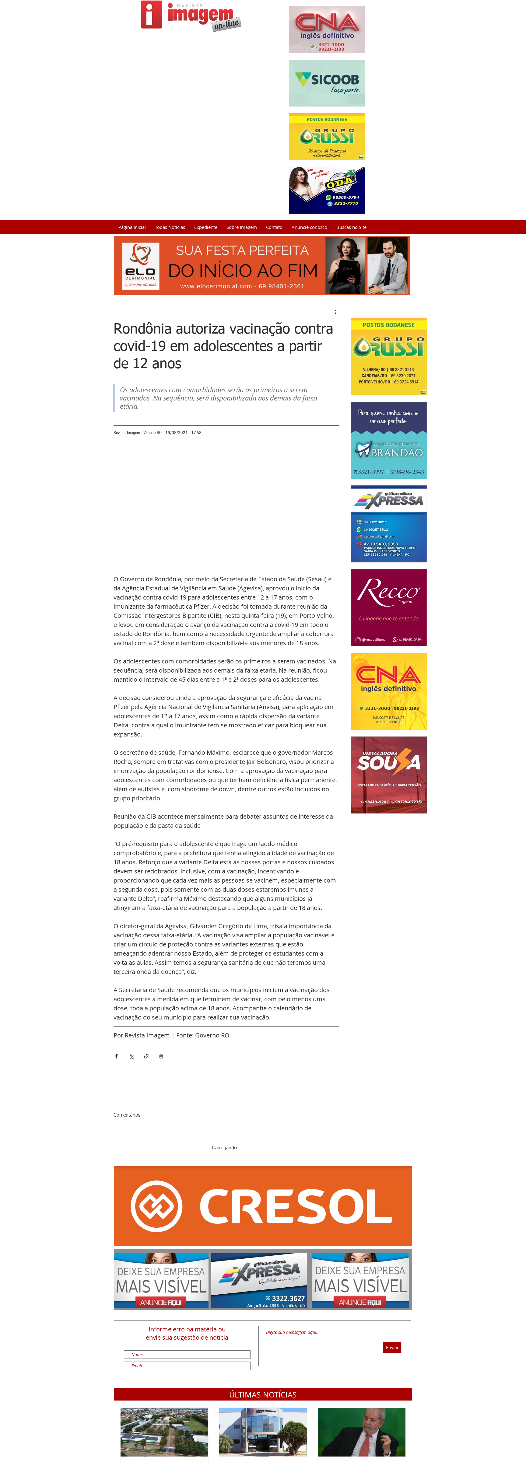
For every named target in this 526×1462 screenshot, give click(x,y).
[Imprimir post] (161, 1056)
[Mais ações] (335, 312)
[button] (263, 1389)
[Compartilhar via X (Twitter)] (131, 1056)
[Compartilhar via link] (146, 1056)
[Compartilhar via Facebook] (116, 1056)
